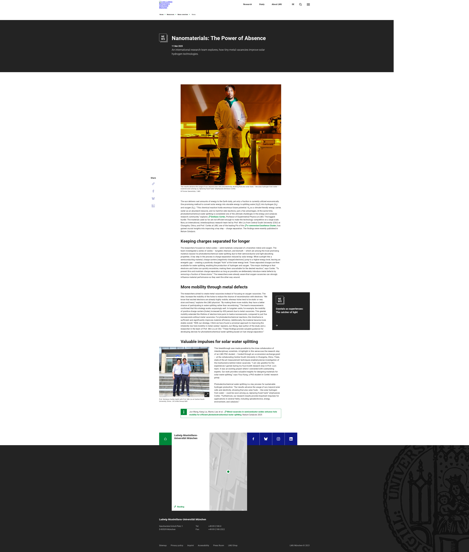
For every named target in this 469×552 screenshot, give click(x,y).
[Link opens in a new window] (209, 472)
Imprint (190, 545)
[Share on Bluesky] (153, 198)
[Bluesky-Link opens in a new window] (266, 439)
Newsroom (170, 14)
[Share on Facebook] (153, 191)
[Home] (165, 439)
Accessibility (203, 545)
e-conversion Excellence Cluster (261, 225)
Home (162, 14)
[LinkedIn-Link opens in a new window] (291, 439)
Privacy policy (177, 545)
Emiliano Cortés (218, 217)
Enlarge (206, 394)
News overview (183, 14)
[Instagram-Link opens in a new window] (278, 439)
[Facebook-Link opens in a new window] (253, 439)
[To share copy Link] (153, 183)
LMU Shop (232, 545)
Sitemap (163, 545)
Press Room (218, 545)
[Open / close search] (300, 4)
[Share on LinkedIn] (153, 205)
